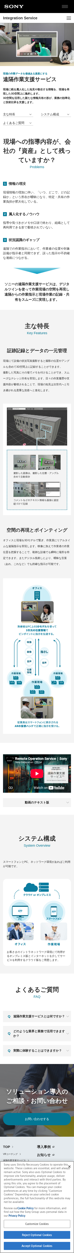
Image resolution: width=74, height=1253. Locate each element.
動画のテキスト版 (37, 802)
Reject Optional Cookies (37, 1235)
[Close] (69, 1166)
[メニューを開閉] (69, 18)
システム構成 (50, 114)
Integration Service (20, 18)
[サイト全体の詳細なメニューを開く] (64, 6)
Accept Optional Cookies (37, 1245)
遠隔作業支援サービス (14, 1160)
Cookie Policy (25, 1208)
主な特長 (9, 114)
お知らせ (44, 1155)
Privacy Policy (17, 1215)
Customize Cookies (37, 1223)
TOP (6, 1147)
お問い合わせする (37, 1119)
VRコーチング (10, 1154)
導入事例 (44, 1147)
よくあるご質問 (13, 123)
